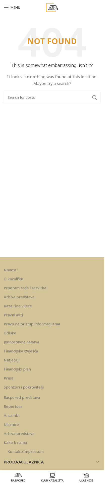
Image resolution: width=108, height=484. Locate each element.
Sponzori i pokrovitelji (24, 387)
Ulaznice (11, 424)
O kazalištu (13, 278)
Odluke (10, 332)
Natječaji (11, 359)
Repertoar (13, 406)
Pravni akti (13, 314)
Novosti (11, 269)
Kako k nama (15, 442)
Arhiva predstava (19, 296)
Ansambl (11, 415)
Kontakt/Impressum (26, 451)
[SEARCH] (94, 97)
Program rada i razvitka (25, 287)
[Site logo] (52, 7)
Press (9, 377)
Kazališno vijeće (18, 305)
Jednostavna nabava (21, 341)
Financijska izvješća (21, 350)
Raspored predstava (22, 397)
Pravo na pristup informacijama (32, 323)
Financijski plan (17, 368)
